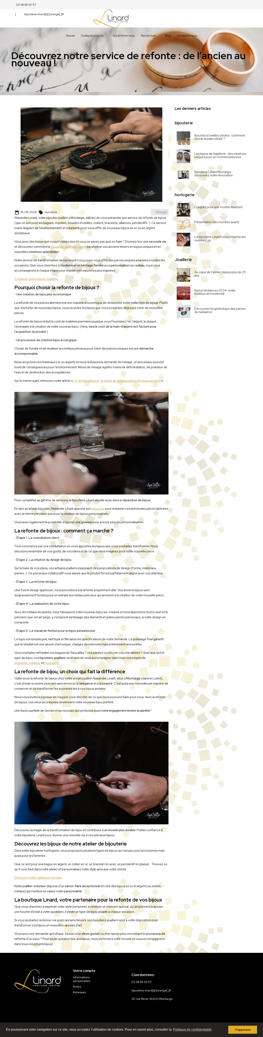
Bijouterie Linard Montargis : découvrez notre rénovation (213, 174)
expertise (98, 509)
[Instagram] (36, 1004)
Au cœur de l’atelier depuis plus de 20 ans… (220, 274)
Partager (161, 212)
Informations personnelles (81, 979)
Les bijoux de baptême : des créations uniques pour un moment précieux (220, 155)
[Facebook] (26, 1004)
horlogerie (52, 663)
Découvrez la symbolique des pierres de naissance (219, 310)
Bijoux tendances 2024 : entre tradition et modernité (214, 292)
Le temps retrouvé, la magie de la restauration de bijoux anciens (117, 381)
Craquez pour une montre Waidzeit (218, 207)
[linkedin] (46, 1004)
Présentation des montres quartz (216, 222)
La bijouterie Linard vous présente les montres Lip (220, 238)
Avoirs (77, 986)
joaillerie (34, 663)
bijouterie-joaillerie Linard (68, 247)
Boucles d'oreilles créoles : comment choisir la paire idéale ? (219, 137)
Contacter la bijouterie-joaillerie (36, 279)
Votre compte (84, 971)
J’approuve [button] (243, 1029)
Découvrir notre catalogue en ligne (38, 878)
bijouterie (48, 212)
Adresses (79, 992)
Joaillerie (183, 259)
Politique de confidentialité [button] (192, 1029)
